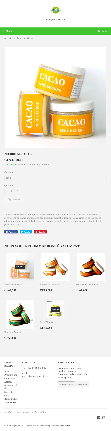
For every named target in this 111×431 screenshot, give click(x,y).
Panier (105, 31)
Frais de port (10, 164)
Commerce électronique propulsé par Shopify (48, 426)
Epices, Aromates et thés (10, 385)
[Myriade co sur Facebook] (98, 418)
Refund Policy (39, 412)
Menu (9, 31)
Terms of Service (21, 412)
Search (7, 412)
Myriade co (17, 426)
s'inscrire (81, 384)
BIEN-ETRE (10, 399)
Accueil (7, 38)
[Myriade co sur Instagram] (103, 418)
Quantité (8, 172)
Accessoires (10, 402)
